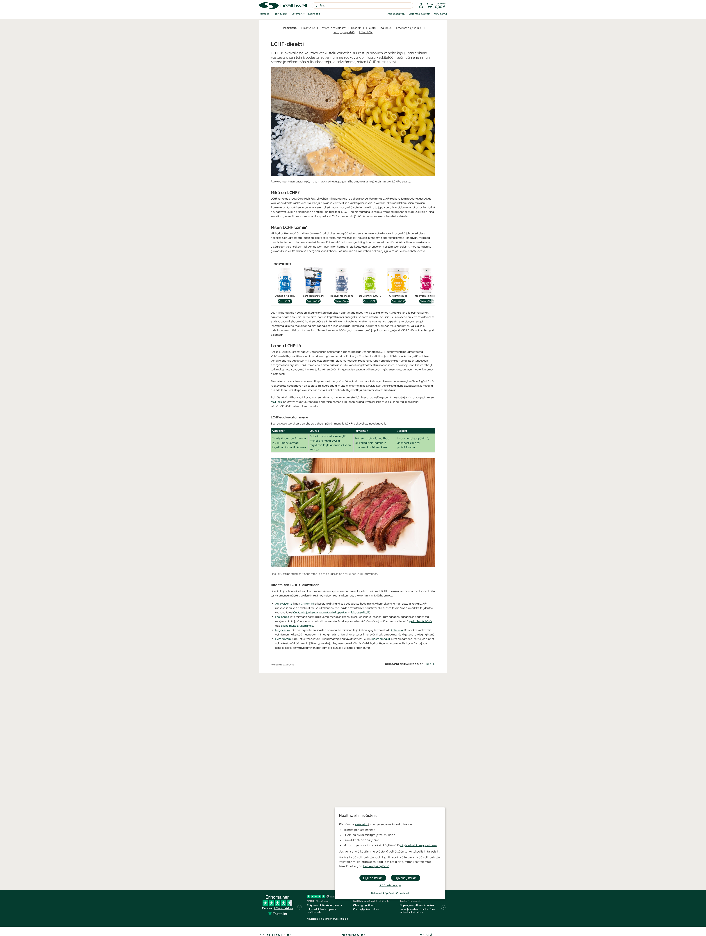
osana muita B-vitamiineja (297, 625)
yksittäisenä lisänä (420, 621)
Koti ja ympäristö (344, 32)
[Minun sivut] (421, 5)
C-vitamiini (307, 603)
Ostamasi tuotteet (419, 13)
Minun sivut (440, 13)
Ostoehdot (402, 893)
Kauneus (385, 28)
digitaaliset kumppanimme (418, 845)
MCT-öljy (276, 402)
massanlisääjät (380, 639)
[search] (362, 5)
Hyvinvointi (308, 28)
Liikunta (371, 28)
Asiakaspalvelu (396, 13)
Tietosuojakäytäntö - (383, 893)
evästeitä (361, 824)
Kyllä (428, 664)
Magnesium (282, 630)
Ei (434, 664)
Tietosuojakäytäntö (376, 866)
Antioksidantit (283, 603)
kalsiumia (397, 630)
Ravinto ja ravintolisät (333, 28)
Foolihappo (282, 617)
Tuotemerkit (297, 13)
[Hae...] (315, 5)
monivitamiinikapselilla (333, 612)
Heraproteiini (283, 639)
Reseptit (356, 28)
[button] (436, 5)
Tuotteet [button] (264, 13)
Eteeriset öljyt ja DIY (409, 28)
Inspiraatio (313, 13)
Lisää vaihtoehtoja (390, 885)
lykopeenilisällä (360, 612)
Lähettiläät (365, 32)
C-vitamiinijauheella (305, 612)
